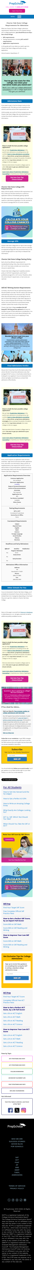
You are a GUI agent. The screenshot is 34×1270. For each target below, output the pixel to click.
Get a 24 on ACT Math (11, 1039)
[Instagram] (23, 1110)
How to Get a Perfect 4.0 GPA (14, 798)
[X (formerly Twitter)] (17, 1110)
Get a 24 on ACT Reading (13, 1042)
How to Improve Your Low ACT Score (16, 1030)
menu (14, 16)
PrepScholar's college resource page (20, 695)
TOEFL (17, 1172)
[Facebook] (10, 1110)
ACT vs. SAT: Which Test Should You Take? (15, 818)
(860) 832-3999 (17, 579)
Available (17, 484)
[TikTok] (21, 1200)
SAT (17, 1157)
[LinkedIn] (25, 1200)
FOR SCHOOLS (17, 1146)
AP (17, 1165)
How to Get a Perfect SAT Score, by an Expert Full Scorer (16, 919)
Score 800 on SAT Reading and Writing (15, 929)
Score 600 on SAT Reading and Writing (15, 946)
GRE (17, 1167)
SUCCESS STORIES (17, 1141)
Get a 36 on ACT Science (12, 1024)
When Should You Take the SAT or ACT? (16, 825)
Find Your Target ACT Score (14, 996)
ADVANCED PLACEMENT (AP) (17, 1078)
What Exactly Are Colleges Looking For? (16, 811)
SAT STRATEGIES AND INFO (17, 1058)
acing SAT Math (22, 718)
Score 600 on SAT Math (12, 941)
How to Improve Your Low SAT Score (16, 936)
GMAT (17, 1170)
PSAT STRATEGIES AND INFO (17, 1084)
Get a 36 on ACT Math (11, 1017)
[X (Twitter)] (9, 1200)
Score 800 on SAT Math (12, 924)
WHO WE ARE (17, 1139)
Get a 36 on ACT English (12, 1013)
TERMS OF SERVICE (17, 1186)
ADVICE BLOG (17, 1144)
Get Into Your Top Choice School (17, 178)
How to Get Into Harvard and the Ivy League (16, 793)
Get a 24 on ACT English (12, 1035)
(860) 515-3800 (17, 575)
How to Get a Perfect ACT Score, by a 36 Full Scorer (14, 1008)
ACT (17, 1160)
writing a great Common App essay (12, 720)
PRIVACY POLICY (17, 1188)
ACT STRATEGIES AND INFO (17, 1065)
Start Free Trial (17, 11)
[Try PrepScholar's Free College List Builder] (17, 220)
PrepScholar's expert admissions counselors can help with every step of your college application (17, 341)
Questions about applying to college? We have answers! (17, 691)
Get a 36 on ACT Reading (13, 1020)
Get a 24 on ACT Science (12, 1046)
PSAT (17, 1162)
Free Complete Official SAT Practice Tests (13, 912)
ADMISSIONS (17, 1175)
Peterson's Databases (26, 612)
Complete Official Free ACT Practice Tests (13, 1001)
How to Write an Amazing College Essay (16, 804)
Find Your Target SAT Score (13, 907)
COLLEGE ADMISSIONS (17, 1071)
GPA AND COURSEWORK (17, 1091)
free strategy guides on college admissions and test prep (16, 712)
